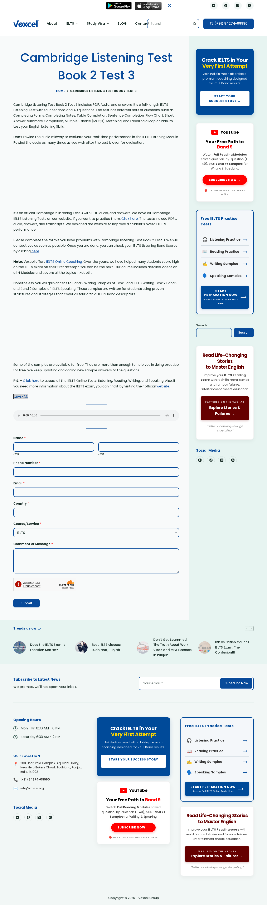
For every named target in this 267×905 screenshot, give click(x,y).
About (52, 23)
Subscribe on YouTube (224, 162)
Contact (142, 23)
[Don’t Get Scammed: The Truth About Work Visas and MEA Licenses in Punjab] (143, 647)
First (16, 454)
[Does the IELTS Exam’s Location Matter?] (19, 647)
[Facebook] (226, 6)
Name (19, 438)
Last (101, 454)
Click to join (225, 82)
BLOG (122, 23)
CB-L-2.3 (21, 396)
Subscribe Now (236, 683)
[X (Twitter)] (250, 6)
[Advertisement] (96, 179)
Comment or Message (33, 544)
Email (19, 483)
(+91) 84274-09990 (230, 23)
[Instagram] (238, 6)
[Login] (169, 5)
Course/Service (27, 524)
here (35, 251)
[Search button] (194, 23)
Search (201, 325)
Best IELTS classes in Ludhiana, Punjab (108, 647)
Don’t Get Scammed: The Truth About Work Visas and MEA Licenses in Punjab (172, 647)
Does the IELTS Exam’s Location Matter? (47, 647)
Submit (26, 603)
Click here (129, 218)
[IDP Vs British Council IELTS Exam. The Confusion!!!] (204, 647)
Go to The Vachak (224, 392)
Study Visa (96, 23)
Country (21, 503)
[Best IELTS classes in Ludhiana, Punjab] (81, 647)
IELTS (70, 23)
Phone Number (26, 463)
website (162, 386)
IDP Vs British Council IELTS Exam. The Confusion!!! (232, 647)
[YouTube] (214, 6)
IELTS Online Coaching (64, 261)
